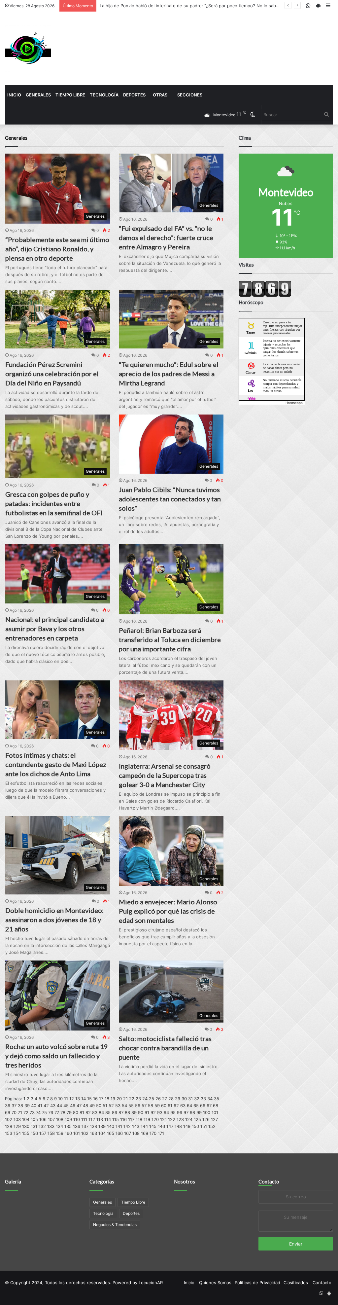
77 (56, 1112)
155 (25, 1133)
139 (102, 1126)
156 (34, 1133)
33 (203, 1098)
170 (153, 1133)
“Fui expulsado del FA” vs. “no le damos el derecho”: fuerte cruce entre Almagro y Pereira (166, 237)
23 (138, 1098)
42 (46, 1105)
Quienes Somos (215, 1282)
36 (7, 1105)
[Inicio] (28, 48)
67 (209, 1105)
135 (68, 1126)
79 (69, 1112)
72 (25, 1112)
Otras (160, 94)
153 (8, 1133)
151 (203, 1126)
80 (75, 1112)
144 (144, 1126)
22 (131, 1098)
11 (66, 1098)
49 (92, 1105)
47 (79, 1105)
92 (153, 1112)
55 (131, 1105)
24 (145, 1098)
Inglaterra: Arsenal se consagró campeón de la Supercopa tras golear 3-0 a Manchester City (165, 775)
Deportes (134, 94)
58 (150, 1105)
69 (7, 1112)
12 (71, 1098)
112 (91, 1119)
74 (38, 1112)
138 (93, 1126)
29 (177, 1098)
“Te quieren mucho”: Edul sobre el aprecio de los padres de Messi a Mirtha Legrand (169, 373)
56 (137, 1105)
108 (59, 1119)
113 (99, 1119)
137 (85, 1126)
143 (135, 1126)
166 (119, 1133)
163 (93, 1133)
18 (107, 1098)
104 (25, 1119)
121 (163, 1119)
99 (199, 1112)
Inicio (14, 94)
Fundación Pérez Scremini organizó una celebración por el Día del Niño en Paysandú (52, 373)
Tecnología (104, 94)
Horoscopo (294, 403)
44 (59, 1105)
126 (206, 1119)
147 (169, 1126)
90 (140, 1112)
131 (34, 1126)
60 (163, 1105)
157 (42, 1133)
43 (52, 1105)
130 (25, 1126)
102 (8, 1119)
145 (152, 1126)
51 (105, 1105)
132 (42, 1126)
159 (59, 1133)
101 (215, 1112)
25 (151, 1098)
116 (123, 1119)
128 (8, 1126)
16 (95, 1098)
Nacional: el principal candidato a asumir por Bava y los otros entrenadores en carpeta (54, 628)
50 (98, 1105)
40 (33, 1105)
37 (14, 1105)
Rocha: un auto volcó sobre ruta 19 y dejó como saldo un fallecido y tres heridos (56, 1055)
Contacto (268, 1181)
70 (14, 1112)
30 (184, 1098)
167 (127, 1133)
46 (72, 1105)
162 (84, 1133)
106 (43, 1119)
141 (119, 1126)
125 (197, 1119)
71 (20, 1112)
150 (195, 1126)
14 (83, 1098)
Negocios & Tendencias (115, 1224)
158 (51, 1133)
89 (134, 1112)
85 (108, 1112)
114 (107, 1119)
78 (62, 1112)
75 (44, 1112)
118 (139, 1119)
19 (113, 1098)
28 (171, 1098)
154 (17, 1133)
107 (51, 1119)
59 (157, 1105)
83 (94, 1112)
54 (124, 1105)
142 (127, 1126)
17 (101, 1098)
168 (136, 1133)
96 (179, 1112)
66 (202, 1105)
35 (216, 1098)
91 (147, 1112)
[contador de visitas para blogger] (265, 295)
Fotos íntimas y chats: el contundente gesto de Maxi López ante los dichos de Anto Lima (55, 764)
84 (101, 1112)
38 (20, 1105)
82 (88, 1112)
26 (158, 1098)
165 (110, 1133)
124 (188, 1119)
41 (40, 1105)
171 (161, 1133)
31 (190, 1098)
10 (60, 1098)
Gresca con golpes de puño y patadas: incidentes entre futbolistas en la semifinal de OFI (54, 503)
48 (85, 1105)
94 (166, 1112)
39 (27, 1105)
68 (215, 1105)
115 (115, 1119)
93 (159, 1112)
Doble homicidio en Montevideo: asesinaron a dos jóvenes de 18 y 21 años (54, 919)
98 (192, 1112)
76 (50, 1112)
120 (155, 1119)
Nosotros (184, 1181)
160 (68, 1133)
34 (210, 1098)
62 (176, 1105)
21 (125, 1098)
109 (68, 1119)
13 (77, 1098)
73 (32, 1112)
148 (178, 1126)
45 (66, 1105)
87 (120, 1112)
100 (206, 1112)
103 (17, 1119)
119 (147, 1119)
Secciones (189, 94)
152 (212, 1126)
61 (170, 1105)
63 (183, 1105)
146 (161, 1126)
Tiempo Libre (70, 94)
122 (171, 1119)
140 (110, 1126)
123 (180, 1119)
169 (144, 1133)
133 (50, 1126)
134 (59, 1126)
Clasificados (296, 1282)
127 (214, 1119)
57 (144, 1105)
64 (189, 1105)
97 (186, 1112)
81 (82, 1112)
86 (114, 1112)
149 (186, 1126)
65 (196, 1105)
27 (164, 1098)
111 (84, 1119)
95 (173, 1112)
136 (76, 1126)
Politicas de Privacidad (257, 1282)
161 (76, 1133)
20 (119, 1098)
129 (17, 1126)
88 (127, 1112)
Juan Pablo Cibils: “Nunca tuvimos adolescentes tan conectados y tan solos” (170, 499)
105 (34, 1119)
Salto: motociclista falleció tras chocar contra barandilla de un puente (165, 1047)
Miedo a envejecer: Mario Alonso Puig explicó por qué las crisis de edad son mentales (168, 911)
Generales (38, 94)
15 (89, 1098)
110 (76, 1119)
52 (111, 1105)
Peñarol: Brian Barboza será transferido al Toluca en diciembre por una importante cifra (170, 639)
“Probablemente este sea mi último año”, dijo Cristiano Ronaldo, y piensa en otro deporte (57, 249)
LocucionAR (151, 1282)
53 (117, 1105)
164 (102, 1133)
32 (196, 1098)
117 (131, 1119)
